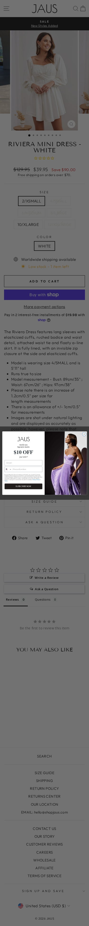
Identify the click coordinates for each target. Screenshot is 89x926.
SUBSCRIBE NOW (23, 486)
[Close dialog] (84, 434)
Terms (6, 480)
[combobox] (8, 469)
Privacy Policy (36, 479)
